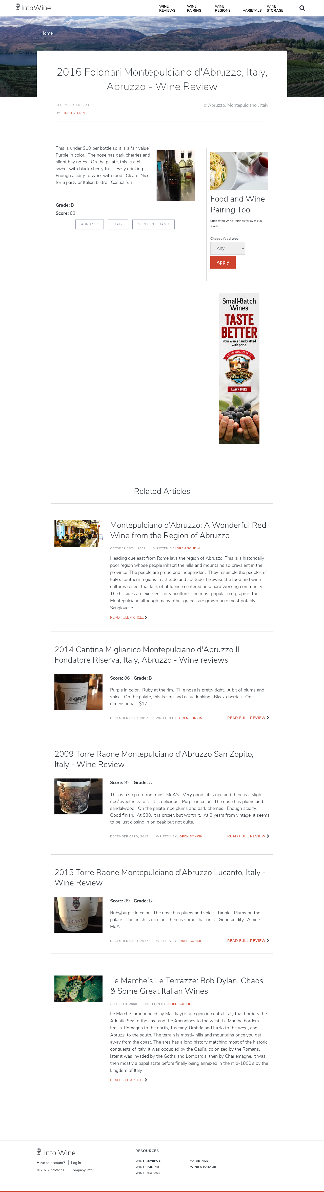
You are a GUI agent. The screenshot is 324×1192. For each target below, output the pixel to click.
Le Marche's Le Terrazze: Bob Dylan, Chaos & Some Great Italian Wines (186, 985)
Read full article (127, 617)
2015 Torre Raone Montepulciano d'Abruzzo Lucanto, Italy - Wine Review (160, 877)
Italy (264, 105)
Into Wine (59, 1153)
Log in (76, 1162)
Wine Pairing (194, 8)
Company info (82, 1170)
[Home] (18, 7)
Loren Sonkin (73, 113)
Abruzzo (216, 105)
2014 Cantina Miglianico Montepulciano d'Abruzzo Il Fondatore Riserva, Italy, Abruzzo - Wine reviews (146, 654)
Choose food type (224, 238)
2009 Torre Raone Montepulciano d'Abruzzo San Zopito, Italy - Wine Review (153, 759)
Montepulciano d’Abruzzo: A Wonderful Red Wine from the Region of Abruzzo (188, 530)
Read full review (246, 718)
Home (46, 33)
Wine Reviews (167, 8)
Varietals (252, 10)
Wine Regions (223, 8)
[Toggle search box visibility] (302, 8)
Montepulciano (242, 105)
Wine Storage (275, 8)
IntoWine (36, 8)
